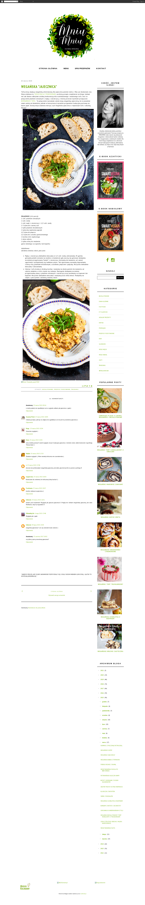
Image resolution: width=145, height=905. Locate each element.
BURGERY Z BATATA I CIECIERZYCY (111, 806)
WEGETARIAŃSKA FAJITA (108, 828)
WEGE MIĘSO (103, 349)
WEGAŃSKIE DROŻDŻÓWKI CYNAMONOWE (110, 550)
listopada (105, 706)
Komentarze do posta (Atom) (36, 608)
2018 (102, 684)
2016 (102, 693)
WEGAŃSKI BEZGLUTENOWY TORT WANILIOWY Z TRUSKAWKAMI (111, 816)
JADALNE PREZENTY (105, 317)
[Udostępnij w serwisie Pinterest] (91, 386)
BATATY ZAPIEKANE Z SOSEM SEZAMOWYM (109, 781)
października (106, 711)
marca (104, 742)
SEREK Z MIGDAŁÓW (107, 796)
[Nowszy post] (22, 591)
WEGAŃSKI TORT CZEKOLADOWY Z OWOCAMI (110, 451)
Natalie (28, 453)
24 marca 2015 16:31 (38, 500)
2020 (102, 675)
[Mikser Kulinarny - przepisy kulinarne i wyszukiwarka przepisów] (25, 890)
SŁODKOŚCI (102, 344)
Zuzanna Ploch (30, 417)
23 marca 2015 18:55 (40, 477)
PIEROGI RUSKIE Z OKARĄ (108, 764)
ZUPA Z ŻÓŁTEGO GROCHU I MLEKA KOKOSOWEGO (111, 822)
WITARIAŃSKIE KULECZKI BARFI (110, 775)
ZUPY (100, 360)
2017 (102, 688)
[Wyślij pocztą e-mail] (83, 386)
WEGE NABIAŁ (103, 355)
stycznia (104, 839)
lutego (104, 834)
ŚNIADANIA (75, 389)
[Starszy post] (91, 591)
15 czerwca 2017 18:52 (40, 536)
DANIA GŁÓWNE (103, 301)
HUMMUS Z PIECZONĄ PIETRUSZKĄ (111, 745)
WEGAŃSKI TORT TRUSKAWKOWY (110, 584)
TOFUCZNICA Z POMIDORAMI (45, 94)
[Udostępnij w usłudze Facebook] (89, 386)
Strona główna (57, 591)
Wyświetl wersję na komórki (57, 595)
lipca (103, 724)
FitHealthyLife (30, 513)
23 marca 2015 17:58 (33, 465)
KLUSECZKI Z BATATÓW (108, 791)
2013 (102, 848)
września (104, 715)
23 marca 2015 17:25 (37, 453)
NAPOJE (101, 323)
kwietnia (104, 738)
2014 (102, 844)
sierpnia (104, 720)
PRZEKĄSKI (102, 328)
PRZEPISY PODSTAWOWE (62, 389)
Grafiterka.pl (83, 893)
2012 (102, 853)
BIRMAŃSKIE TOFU (28, 101)
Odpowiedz (29, 411)
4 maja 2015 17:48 (40, 513)
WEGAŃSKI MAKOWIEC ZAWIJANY (110, 484)
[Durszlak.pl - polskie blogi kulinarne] (100, 882)
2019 (102, 679)
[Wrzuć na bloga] (85, 386)
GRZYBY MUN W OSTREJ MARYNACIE (112, 787)
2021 (102, 670)
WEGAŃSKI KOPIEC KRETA (110, 517)
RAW (100, 339)
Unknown (28, 500)
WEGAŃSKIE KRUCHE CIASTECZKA (110, 651)
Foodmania (29, 488)
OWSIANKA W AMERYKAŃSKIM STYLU (112, 810)
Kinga (28, 428)
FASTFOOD (102, 307)
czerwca (104, 729)
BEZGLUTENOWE (47, 389)
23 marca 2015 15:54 (36, 428)
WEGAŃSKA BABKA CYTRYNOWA (110, 760)
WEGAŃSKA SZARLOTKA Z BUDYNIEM (110, 618)
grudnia (104, 702)
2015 (102, 697)
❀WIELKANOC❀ (104, 371)
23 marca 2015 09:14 (39, 405)
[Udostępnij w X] (87, 386)
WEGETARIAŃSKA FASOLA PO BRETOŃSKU (109, 770)
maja (103, 733)
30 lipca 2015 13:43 (38, 525)
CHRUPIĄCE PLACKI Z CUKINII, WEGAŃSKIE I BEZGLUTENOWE (110, 416)
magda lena (29, 477)
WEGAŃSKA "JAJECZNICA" (39, 86)
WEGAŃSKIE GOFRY (106, 750)
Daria (27, 440)
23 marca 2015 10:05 (41, 417)
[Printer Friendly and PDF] (30, 382)
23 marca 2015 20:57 (39, 488)
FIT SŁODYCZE (103, 312)
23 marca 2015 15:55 (36, 440)
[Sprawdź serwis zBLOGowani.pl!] (62, 882)
